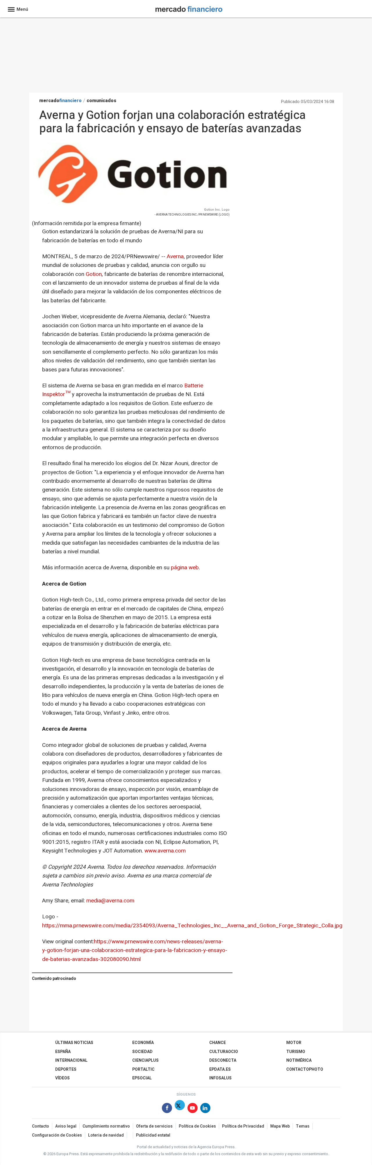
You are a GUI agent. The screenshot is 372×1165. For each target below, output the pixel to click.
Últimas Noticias (74, 1043)
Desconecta (222, 1060)
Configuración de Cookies (57, 1135)
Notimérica (299, 1060)
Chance (217, 1043)
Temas (303, 1126)
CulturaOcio (223, 1052)
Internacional (71, 1060)
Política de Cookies (197, 1126)
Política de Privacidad (243, 1126)
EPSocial (142, 1078)
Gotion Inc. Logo (217, 209)
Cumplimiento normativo (106, 1126)
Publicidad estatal (153, 1135)
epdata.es (220, 1069)
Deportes (65, 1069)
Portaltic (143, 1069)
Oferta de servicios (154, 1126)
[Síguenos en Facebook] (167, 1109)
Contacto (40, 1126)
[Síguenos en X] (180, 1109)
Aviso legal (65, 1126)
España (63, 1052)
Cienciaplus (145, 1060)
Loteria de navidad (106, 1135)
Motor (293, 1043)
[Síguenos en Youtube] (192, 1109)
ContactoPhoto (304, 1069)
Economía (143, 1043)
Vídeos (62, 1078)
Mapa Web (280, 1126)
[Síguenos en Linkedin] (205, 1109)
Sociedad (142, 1052)
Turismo (295, 1052)
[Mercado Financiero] (188, 8)
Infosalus (220, 1078)
